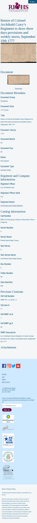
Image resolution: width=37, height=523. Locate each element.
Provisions (4, 101)
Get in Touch (6, 382)
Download (18, 88)
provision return (6, 170)
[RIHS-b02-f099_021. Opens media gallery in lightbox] (18, 79)
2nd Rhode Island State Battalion (12, 206)
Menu (34, 2)
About (4, 379)
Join (3, 377)
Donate (4, 374)
